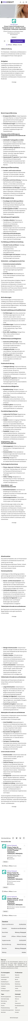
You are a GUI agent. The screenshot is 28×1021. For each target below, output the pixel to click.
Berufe (16, 979)
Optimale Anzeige (5, 998)
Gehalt (16, 988)
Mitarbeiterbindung (5, 1007)
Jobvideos (3, 986)
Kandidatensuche (5, 977)
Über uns (17, 998)
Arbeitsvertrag (18, 986)
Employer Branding (5, 984)
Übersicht (3, 975)
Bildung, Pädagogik (12, 845)
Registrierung (18, 996)
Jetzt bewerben (18, 41)
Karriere (2, 1005)
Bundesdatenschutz (19, 1005)
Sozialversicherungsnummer (7, 1010)
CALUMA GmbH (14, 24)
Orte (16, 1001)
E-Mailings (3, 988)
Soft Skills (3, 1003)
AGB (16, 1007)
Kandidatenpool (4, 981)
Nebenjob (14, 37)
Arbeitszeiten (18, 990)
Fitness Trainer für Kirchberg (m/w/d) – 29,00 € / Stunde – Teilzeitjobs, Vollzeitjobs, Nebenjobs (15, 876)
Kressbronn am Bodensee (18, 928)
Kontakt (17, 1012)
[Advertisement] (14, 97)
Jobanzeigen (4, 979)
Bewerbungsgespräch (6, 996)
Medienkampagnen (5, 990)
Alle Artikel (3, 1012)
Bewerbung (17, 984)
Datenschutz (18, 1003)
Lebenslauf (17, 981)
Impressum (17, 1010)
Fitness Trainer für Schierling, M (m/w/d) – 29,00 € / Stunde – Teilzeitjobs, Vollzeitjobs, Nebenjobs (15, 850)
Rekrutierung (4, 1001)
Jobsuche (17, 977)
